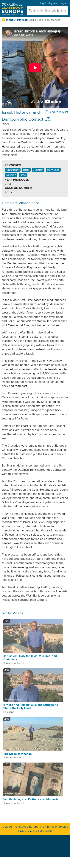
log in (63, 3)
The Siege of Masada (17, 754)
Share (47, 119)
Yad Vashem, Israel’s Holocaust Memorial (31, 799)
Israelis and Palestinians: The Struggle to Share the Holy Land (30, 706)
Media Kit (46, 831)
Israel (23, 175)
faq (42, 3)
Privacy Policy (29, 831)
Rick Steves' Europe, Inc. (29, 827)
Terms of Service (57, 827)
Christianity (12, 170)
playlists (52, 3)
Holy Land (53, 170)
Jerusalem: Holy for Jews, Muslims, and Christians (30, 657)
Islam (26, 170)
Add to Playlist (58, 112)
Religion (11, 175)
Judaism (38, 170)
